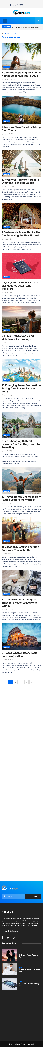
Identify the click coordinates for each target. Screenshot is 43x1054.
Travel (14, 36)
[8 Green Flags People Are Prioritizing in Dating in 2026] (9, 958)
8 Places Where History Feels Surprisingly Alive (19, 657)
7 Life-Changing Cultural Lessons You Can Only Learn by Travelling (21, 446)
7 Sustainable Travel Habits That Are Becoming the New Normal (21, 236)
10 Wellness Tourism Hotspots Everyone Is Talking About (20, 184)
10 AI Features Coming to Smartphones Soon (16, 30)
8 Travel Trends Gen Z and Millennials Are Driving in (18, 340)
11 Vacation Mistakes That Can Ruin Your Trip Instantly (20, 551)
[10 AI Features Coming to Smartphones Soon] (9, 986)
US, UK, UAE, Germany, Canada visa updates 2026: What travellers (21, 288)
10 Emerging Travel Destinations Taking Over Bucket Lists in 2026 (21, 391)
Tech (20, 984)
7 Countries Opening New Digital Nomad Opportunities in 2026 (21, 77)
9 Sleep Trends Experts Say (29, 973)
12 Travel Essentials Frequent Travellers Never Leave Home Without (20, 605)
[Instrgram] (33, 5)
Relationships (23, 955)
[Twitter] (29, 5)
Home (7, 36)
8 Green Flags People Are (28, 959)
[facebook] (25, 5)
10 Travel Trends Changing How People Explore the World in (21, 501)
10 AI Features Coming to (29, 987)
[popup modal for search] (38, 20)
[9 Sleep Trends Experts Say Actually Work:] (9, 972)
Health (21, 970)
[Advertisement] (21, 713)
